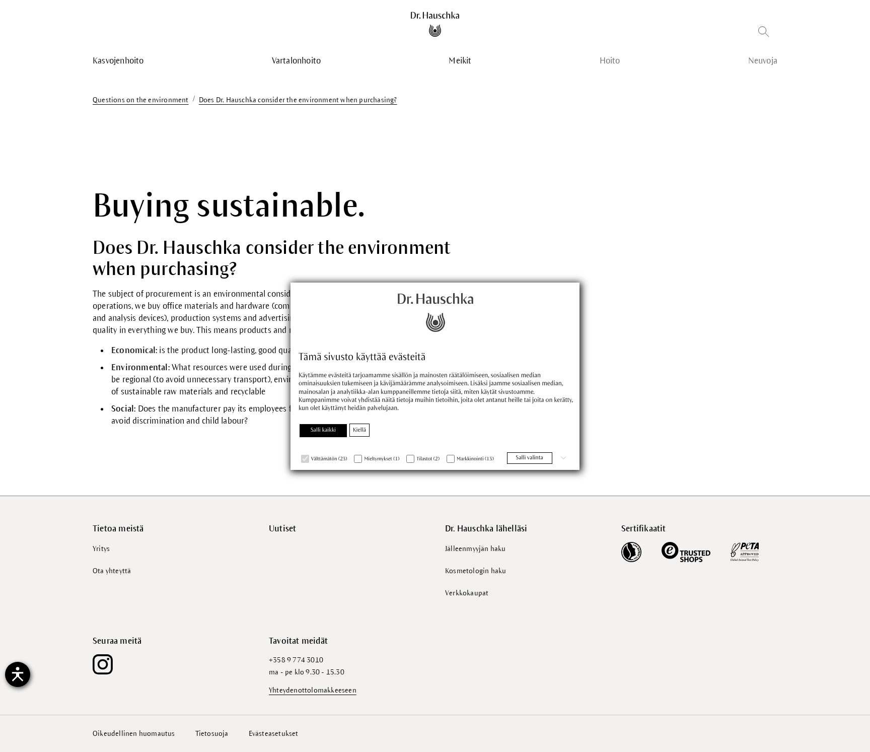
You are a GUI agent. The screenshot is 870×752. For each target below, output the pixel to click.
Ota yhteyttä (112, 571)
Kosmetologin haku (475, 571)
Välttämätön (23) (329, 459)
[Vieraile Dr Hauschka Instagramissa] (103, 664)
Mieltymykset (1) (381, 459)
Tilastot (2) (428, 459)
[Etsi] (763, 33)
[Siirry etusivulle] (435, 24)
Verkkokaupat (466, 593)
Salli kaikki (323, 430)
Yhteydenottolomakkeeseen (312, 690)
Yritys (101, 549)
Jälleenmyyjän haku (475, 549)
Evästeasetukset (274, 733)
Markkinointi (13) (475, 459)
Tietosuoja (212, 733)
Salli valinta (529, 458)
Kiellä (359, 430)
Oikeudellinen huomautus (134, 733)
